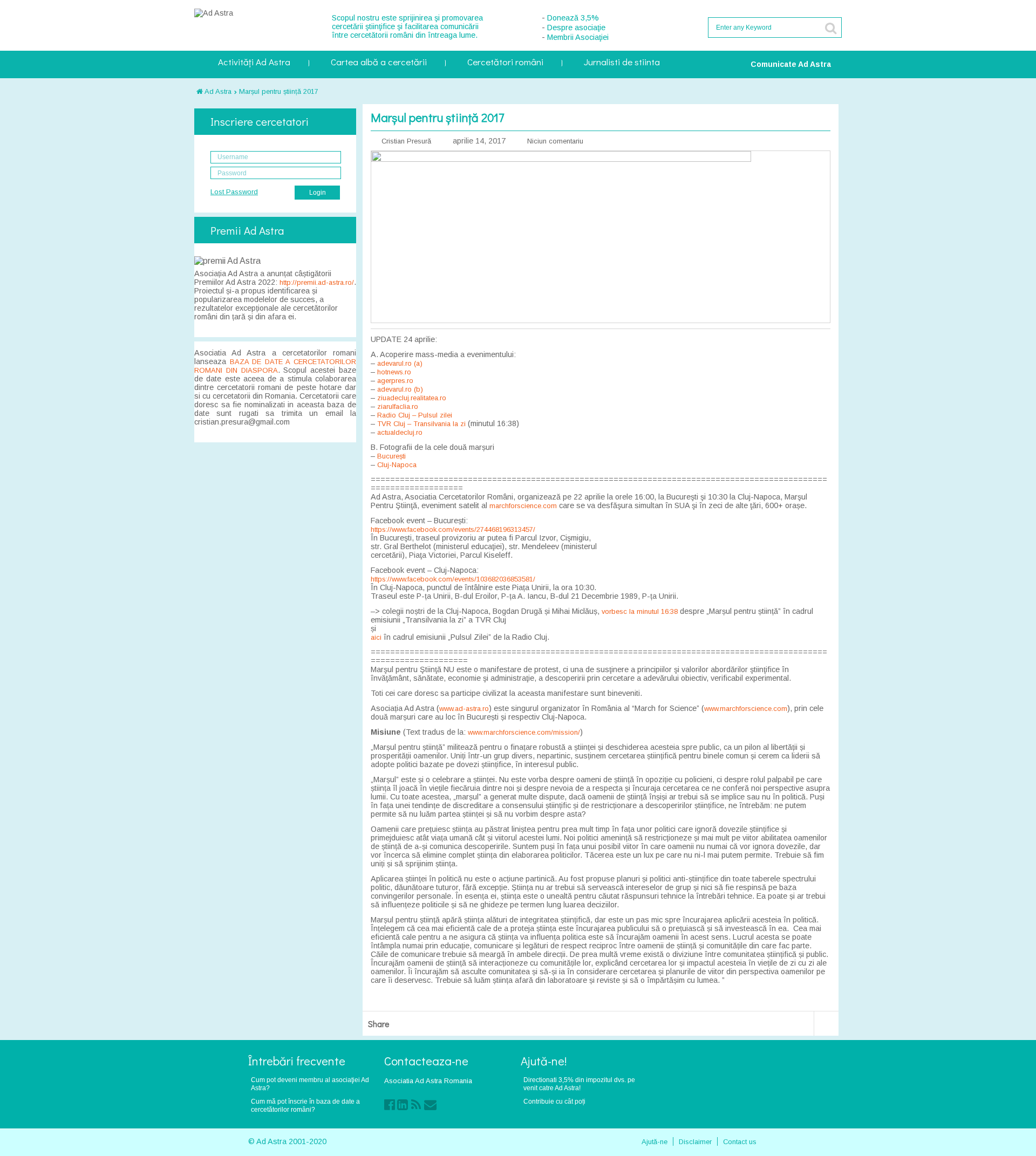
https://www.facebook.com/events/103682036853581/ (453, 579)
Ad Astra (217, 91)
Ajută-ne (654, 1142)
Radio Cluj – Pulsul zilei (414, 415)
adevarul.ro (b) (400, 389)
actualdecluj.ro (399, 432)
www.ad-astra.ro (464, 708)
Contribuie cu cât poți (554, 1101)
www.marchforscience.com (745, 708)
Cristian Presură (406, 141)
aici (376, 637)
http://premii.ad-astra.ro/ (317, 282)
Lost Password (234, 192)
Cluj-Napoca (397, 465)
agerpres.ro (395, 381)
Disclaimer (695, 1142)
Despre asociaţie (576, 27)
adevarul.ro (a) (399, 363)
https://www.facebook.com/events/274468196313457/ (453, 529)
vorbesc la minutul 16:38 (640, 611)
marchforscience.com (523, 506)
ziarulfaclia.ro (397, 406)
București (391, 456)
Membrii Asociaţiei (578, 37)
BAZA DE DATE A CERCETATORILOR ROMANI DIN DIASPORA (275, 366)
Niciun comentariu (555, 141)
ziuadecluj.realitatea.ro (411, 398)
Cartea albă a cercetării (379, 63)
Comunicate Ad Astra (791, 64)
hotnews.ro (394, 372)
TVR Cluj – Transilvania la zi (421, 424)
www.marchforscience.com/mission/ (524, 732)
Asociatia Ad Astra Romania (428, 1081)
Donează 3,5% (573, 17)
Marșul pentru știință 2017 (278, 91)
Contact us (739, 1142)
